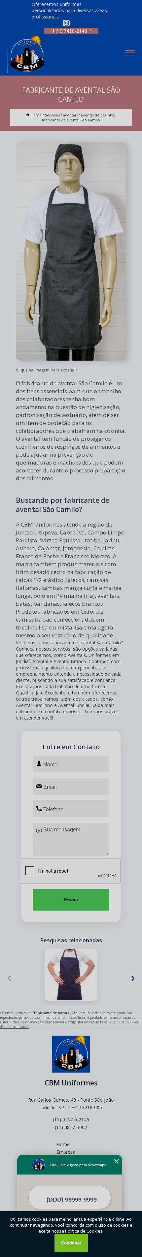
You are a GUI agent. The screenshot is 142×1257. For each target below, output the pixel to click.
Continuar (71, 1243)
